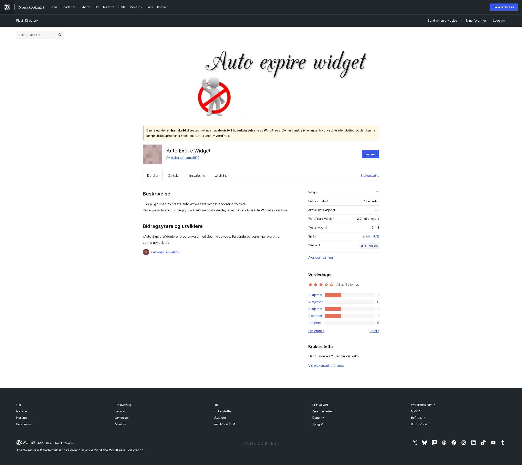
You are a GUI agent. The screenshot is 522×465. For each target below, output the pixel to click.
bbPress (418, 417)
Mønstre (120, 424)
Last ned (370, 154)
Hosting (21, 417)
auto (363, 245)
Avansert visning (320, 257)
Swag (317, 424)
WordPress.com (423, 404)
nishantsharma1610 (185, 158)
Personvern (24, 424)
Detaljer (152, 175)
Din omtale (316, 331)
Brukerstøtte (370, 175)
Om (18, 404)
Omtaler (174, 175)
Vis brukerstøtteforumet (326, 365)
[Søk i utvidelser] (59, 35)
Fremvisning (123, 404)
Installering (197, 175)
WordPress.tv (224, 424)
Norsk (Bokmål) (64, 443)
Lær (216, 404)
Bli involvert (320, 404)
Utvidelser (122, 417)
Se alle (374, 331)
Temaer (120, 411)
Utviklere (220, 417)
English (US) (371, 236)
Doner (318, 417)
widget (373, 245)
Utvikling (221, 175)
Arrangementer (322, 411)
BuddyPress (421, 424)
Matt (416, 411)
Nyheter (21, 411)
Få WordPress (503, 7)
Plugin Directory (27, 20)
